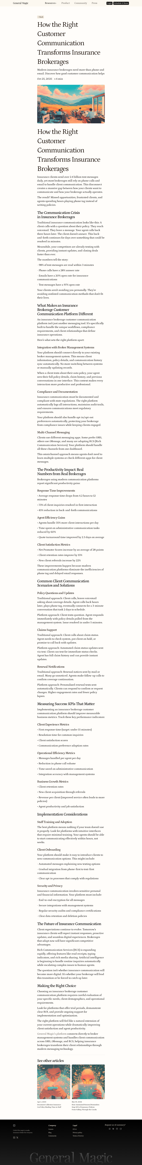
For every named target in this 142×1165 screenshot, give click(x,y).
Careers (50, 1129)
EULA (75, 1129)
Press (94, 3)
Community (80, 3)
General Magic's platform (52, 1033)
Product (65, 3)
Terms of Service (78, 1136)
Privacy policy (77, 1132)
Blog (49, 1132)
